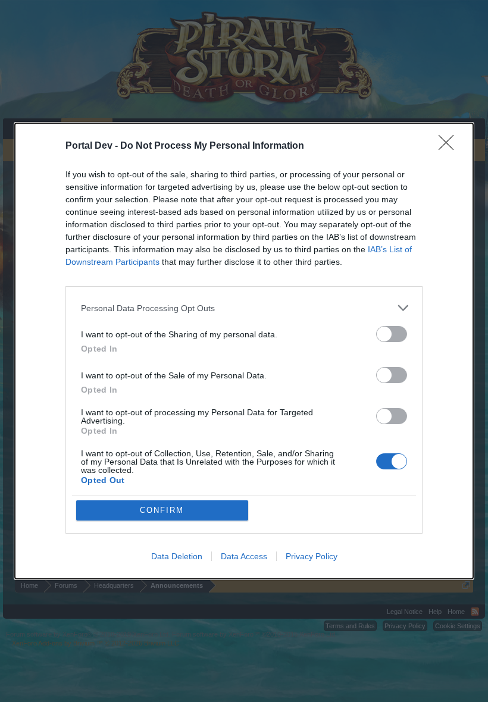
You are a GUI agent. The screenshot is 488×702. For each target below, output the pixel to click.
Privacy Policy (311, 556)
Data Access (244, 556)
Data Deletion (176, 556)
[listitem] (244, 308)
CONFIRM (162, 510)
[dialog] (244, 351)
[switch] (391, 334)
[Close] (450, 146)
